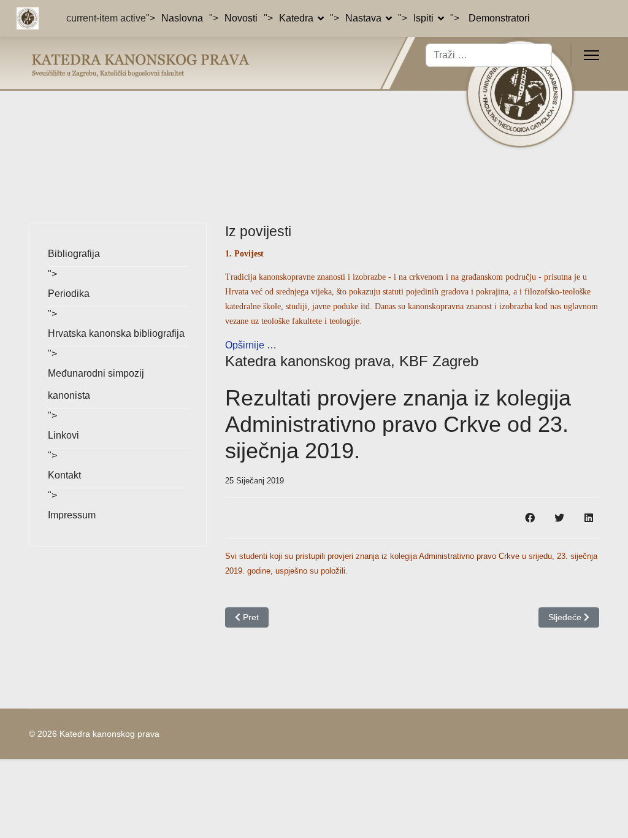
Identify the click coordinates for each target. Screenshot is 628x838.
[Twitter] (559, 517)
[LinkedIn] (588, 517)
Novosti (241, 18)
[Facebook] (529, 517)
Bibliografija (74, 253)
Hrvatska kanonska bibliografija (116, 333)
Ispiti (423, 18)
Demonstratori (499, 18)
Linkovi (63, 435)
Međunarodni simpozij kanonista (96, 384)
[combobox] (489, 55)
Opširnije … (251, 345)
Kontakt (64, 475)
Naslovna (182, 18)
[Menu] (591, 55)
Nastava (363, 18)
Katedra (296, 18)
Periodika (69, 293)
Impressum (72, 515)
